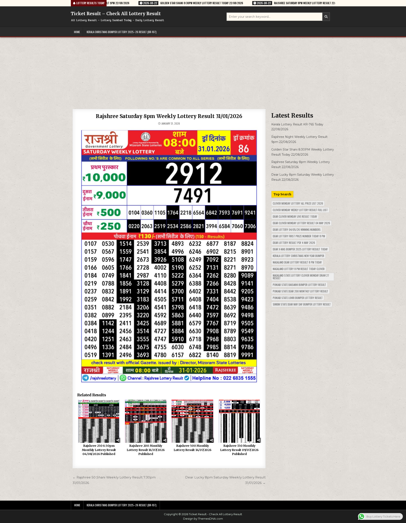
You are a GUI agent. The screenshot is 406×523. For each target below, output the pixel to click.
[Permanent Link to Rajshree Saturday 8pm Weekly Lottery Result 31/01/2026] (169, 256)
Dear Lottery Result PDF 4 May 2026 (294, 242)
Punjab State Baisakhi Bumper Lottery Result (299, 285)
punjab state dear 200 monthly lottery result (300, 291)
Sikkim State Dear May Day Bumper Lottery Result (302, 304)
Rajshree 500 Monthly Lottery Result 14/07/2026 (192, 448)
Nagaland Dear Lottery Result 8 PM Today (297, 262)
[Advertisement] (203, 68)
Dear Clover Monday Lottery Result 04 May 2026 (301, 223)
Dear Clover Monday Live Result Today (295, 216)
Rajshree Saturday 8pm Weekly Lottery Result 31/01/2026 (169, 116)
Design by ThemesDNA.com (203, 518)
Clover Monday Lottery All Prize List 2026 (298, 203)
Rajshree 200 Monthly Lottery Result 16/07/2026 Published (146, 450)
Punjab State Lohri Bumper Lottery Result (298, 298)
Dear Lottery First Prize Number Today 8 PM (299, 236)
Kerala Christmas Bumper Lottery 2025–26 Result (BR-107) (121, 32)
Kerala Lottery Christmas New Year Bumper (298, 256)
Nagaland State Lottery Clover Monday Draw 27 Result (301, 276)
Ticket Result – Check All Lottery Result (116, 13)
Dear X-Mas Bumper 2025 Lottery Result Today (300, 249)
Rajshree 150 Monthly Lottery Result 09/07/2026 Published (239, 450)
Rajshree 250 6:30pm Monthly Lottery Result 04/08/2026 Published (99, 450)
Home (77, 32)
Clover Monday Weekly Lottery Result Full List (300, 210)
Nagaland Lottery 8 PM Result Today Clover (299, 269)
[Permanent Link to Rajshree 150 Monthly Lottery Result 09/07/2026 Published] (239, 421)
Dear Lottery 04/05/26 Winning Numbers (297, 229)
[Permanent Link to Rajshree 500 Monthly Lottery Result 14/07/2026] (192, 421)
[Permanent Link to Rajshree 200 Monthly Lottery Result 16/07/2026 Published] (145, 421)
